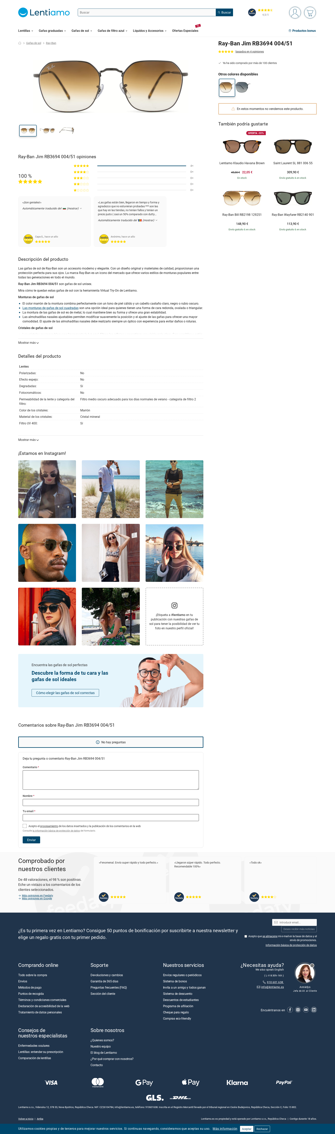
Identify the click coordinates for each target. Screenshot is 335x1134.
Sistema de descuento (177, 993)
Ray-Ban (51, 43)
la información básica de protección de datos (56, 830)
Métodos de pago (29, 987)
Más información (225, 1128)
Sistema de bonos (175, 981)
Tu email (29, 811)
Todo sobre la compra (32, 975)
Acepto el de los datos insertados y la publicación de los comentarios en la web (82, 828)
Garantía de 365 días (104, 981)
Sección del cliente (103, 993)
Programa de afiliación (178, 1006)
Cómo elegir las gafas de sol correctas (65, 692)
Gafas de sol (33, 43)
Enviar (31, 840)
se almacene (269, 936)
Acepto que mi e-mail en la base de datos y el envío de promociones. (282, 938)
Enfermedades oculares (33, 1045)
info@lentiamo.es (272, 987)
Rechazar (262, 1129)
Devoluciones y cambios (107, 975)
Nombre (28, 796)
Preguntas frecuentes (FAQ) (109, 987)
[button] (28, 130)
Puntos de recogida (31, 993)
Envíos (22, 981)
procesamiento (49, 826)
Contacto (97, 1065)
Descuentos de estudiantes (181, 1000)
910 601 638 (275, 982)
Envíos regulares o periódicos (182, 975)
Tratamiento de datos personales (40, 1012)
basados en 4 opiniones (250, 51)
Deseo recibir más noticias (299, 929)
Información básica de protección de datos (291, 945)
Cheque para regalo (176, 1012)
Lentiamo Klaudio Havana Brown (242, 163)
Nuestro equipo (101, 1046)
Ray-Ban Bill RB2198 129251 (242, 215)
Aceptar (246, 1129)
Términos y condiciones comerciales (42, 1000)
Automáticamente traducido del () (50, 208)
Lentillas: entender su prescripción (40, 1052)
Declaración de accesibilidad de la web (43, 1006)
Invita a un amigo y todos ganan (184, 987)
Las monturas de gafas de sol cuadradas (50, 308)
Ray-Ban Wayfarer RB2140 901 (293, 215)
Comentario (31, 767)
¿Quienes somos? (102, 1040)
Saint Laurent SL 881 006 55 (293, 163)
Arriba (40, 1118)
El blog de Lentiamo (104, 1052)
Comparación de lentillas (34, 1058)
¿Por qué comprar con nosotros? (112, 1059)
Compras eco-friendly (177, 1018)
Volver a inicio (25, 1118)
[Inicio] (19, 43)
